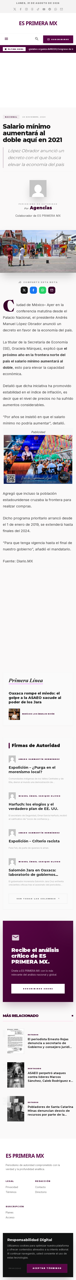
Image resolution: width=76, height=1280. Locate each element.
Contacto (40, 1187)
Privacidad (15, 1268)
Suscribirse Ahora (38, 989)
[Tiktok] (38, 9)
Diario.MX (25, 561)
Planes (9, 1212)
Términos (11, 1191)
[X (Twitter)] (24, 290)
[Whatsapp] (55, 9)
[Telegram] (49, 9)
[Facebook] (20, 9)
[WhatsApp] (42, 290)
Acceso (10, 1217)
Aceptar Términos (47, 1268)
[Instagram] (26, 9)
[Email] (61, 9)
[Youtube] (43, 9)
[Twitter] (14, 9)
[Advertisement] (38, 81)
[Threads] (32, 9)
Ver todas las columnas (38, 898)
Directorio (41, 1191)
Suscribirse (58, 39)
